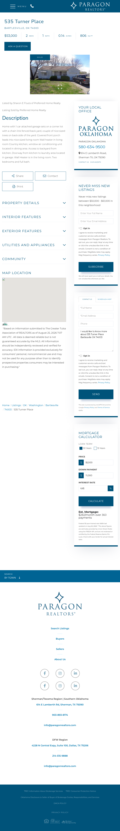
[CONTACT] (17, 46)
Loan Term (85, 444)
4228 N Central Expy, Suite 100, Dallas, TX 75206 (60, 745)
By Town (10, 577)
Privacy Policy (104, 255)
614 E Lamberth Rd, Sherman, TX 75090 (60, 704)
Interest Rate (87, 482)
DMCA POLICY (60, 803)
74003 (8, 409)
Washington (36, 405)
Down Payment (88, 469)
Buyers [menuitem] (60, 639)
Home (6, 405)
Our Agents (95, 162)
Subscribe (96, 266)
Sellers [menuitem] (60, 649)
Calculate (96, 501)
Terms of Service (104, 407)
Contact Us (84, 162)
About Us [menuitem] (60, 659)
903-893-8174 (60, 715)
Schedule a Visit (105, 299)
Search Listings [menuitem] (60, 628)
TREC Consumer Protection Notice (81, 791)
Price (82, 456)
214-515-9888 (32, 6)
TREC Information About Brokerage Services (43, 791)
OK (25, 405)
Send (96, 394)
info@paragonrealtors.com (60, 725)
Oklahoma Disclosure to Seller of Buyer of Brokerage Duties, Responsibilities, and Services (60, 797)
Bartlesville (52, 405)
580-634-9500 (92, 147)
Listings (16, 405)
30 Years (87, 448)
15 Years (101, 448)
